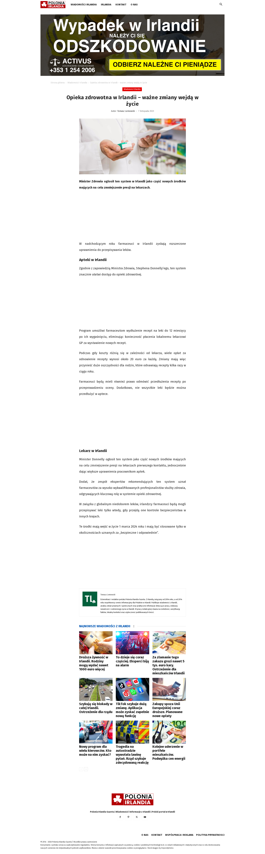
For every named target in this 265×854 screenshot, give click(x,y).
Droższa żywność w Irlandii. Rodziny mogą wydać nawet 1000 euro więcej (93, 663)
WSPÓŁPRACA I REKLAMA (179, 834)
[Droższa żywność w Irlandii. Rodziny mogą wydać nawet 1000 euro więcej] (96, 642)
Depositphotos (167, 848)
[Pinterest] (128, 817)
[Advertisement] (132, 216)
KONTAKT (120, 4)
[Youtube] (145, 817)
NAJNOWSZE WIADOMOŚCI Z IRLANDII (104, 626)
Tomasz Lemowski (126, 111)
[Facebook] (120, 817)
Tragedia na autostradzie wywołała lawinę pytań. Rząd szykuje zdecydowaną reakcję (132, 755)
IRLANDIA (106, 4)
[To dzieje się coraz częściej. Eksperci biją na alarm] (132, 642)
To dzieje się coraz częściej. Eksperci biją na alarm (132, 661)
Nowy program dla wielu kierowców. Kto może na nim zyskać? (95, 751)
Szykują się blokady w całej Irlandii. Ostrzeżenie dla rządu (95, 708)
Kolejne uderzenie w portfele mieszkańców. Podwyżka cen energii (168, 753)
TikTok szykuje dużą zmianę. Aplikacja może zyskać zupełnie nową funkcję (132, 710)
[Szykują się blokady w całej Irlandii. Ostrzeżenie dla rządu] (96, 689)
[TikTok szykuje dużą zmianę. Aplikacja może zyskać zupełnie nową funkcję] (132, 689)
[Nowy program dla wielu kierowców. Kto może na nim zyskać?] (96, 732)
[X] (137, 817)
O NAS (134, 4)
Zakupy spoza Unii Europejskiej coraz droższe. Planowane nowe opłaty (167, 710)
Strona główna (58, 82)
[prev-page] (81, 769)
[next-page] (86, 769)
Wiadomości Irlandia (84, 4)
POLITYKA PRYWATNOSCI (210, 834)
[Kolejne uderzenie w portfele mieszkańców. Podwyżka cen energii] (169, 732)
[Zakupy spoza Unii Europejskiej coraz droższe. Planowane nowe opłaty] (169, 689)
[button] (221, 5)
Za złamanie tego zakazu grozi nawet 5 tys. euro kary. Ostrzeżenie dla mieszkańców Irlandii (168, 665)
